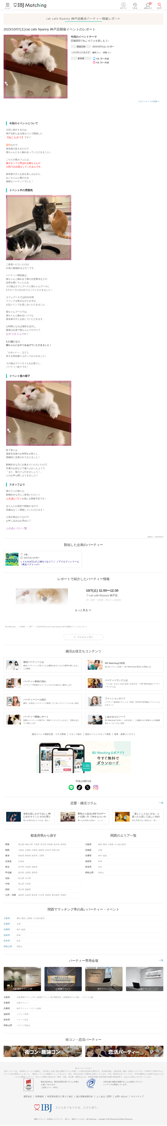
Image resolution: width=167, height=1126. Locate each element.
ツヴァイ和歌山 (23, 1025)
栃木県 (57, 844)
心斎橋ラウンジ (43, 997)
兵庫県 (35, 850)
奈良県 (48, 850)
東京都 (21, 844)
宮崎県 (48, 895)
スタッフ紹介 (75, 734)
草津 (100, 861)
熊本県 (35, 895)
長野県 (35, 872)
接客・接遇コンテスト (124, 734)
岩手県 (21, 867)
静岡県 (28, 856)
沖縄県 (63, 895)
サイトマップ (137, 1096)
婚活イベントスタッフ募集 (98, 734)
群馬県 (63, 844)
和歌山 (101, 872)
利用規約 (39, 1096)
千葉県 (36, 844)
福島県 (35, 867)
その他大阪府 (120, 844)
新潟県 (21, 872)
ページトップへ (85, 637)
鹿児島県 (56, 895)
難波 (105, 844)
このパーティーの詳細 (147, 101)
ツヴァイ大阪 (87, 997)
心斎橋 (111, 844)
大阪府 (21, 850)
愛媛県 (28, 889)
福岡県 (21, 895)
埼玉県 (43, 844)
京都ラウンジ (22, 1003)
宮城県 (28, 867)
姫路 (105, 856)
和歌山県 (56, 850)
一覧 (161, 803)
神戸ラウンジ (22, 1008)
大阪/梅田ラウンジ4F (26, 997)
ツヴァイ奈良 (22, 1020)
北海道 (21, 861)
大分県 (41, 895)
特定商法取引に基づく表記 (60, 1096)
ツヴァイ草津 (22, 1014)
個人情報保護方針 (84, 1096)
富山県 (21, 878)
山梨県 (28, 872)
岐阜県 (35, 856)
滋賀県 (41, 850)
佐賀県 (28, 895)
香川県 (21, 889)
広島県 (28, 884)
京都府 (28, 850)
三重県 (41, 856)
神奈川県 (29, 844)
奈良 (100, 867)
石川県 (28, 878)
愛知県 (21, 856)
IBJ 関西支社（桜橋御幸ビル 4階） (65, 997)
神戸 (100, 856)
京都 (100, 850)
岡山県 (21, 884)
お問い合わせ (121, 1096)
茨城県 (50, 844)
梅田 (100, 844)
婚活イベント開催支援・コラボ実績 (49, 734)
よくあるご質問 (104, 1096)
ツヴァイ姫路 (35, 1008)
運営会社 (27, 1096)
